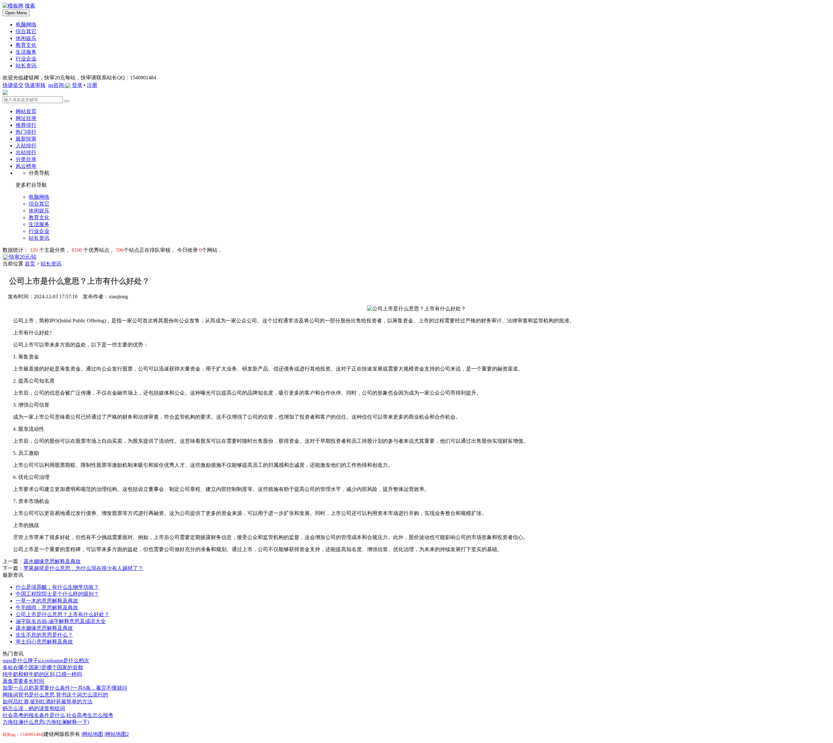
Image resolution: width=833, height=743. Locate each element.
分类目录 (26, 159)
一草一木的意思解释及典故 (47, 600)
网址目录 (26, 118)
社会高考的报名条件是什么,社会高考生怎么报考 (58, 715)
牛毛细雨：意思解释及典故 (47, 607)
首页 (30, 263)
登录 (77, 85)
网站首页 (26, 111)
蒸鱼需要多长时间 (23, 681)
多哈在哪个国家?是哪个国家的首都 (43, 667)
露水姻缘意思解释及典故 (52, 561)
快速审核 (35, 85)
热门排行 (26, 132)
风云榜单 (26, 166)
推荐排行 (26, 125)
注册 (92, 85)
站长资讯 (51, 263)
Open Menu (16, 12)
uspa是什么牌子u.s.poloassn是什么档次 (46, 660)
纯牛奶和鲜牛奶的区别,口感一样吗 (42, 674)
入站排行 (26, 145)
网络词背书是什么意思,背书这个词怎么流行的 (55, 694)
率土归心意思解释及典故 (44, 641)
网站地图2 (117, 734)
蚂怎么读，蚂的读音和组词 (34, 708)
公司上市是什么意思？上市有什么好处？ (62, 614)
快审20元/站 (22, 257)
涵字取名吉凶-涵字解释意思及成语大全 (61, 621)
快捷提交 (13, 85)
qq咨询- (56, 85)
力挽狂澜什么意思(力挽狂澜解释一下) (46, 722)
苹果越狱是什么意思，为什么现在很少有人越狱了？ (83, 568)
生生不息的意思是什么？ (44, 635)
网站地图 (92, 734)
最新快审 (26, 139)
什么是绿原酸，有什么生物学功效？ (57, 587)
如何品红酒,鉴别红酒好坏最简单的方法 (47, 701)
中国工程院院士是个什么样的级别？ (57, 594)
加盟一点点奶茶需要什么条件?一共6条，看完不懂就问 (65, 688)
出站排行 (26, 152)
